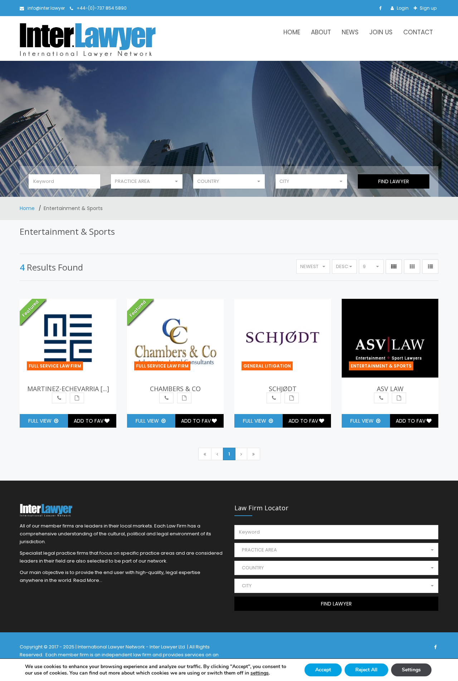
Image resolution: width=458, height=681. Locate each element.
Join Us (381, 32)
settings (259, 673)
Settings (411, 669)
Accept (323, 669)
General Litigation (267, 366)
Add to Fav (88, 420)
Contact (418, 32)
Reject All (366, 669)
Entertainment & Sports (381, 366)
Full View (40, 420)
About (321, 32)
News (350, 32)
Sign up (428, 8)
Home (291, 32)
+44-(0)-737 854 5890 (102, 8)
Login (402, 8)
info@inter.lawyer (46, 8)
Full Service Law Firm (55, 366)
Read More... (87, 580)
